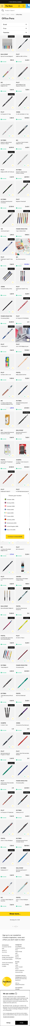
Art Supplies (18, 946)
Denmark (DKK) (11, 506)
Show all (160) (19, 972)
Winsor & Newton (19, 970)
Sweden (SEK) (10, 499)
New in (17, 956)
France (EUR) (10, 516)
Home (3, 14)
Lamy (16, 965)
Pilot (16, 963)
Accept (21, 1022)
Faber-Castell (18, 967)
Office (12, 14)
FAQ (3, 948)
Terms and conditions (7, 962)
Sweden (17, 989)
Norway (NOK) (10, 503)
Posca (16, 968)
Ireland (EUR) (10, 513)
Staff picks (18, 958)
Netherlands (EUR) (11, 523)
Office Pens (19, 14)
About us (4, 950)
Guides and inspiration (8, 957)
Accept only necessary (8, 1016)
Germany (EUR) (11, 519)
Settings (8, 1022)
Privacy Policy (5, 964)
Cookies (4, 966)
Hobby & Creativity (20, 948)
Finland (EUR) (10, 509)
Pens (7, 14)
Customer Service (6, 946)
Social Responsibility (7, 959)
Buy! (26, 108)
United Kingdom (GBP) (12, 526)
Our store (4, 952)
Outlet (17, 955)
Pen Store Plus (6, 955)
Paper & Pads (18, 951)
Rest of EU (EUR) (11, 529)
